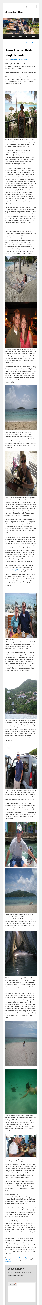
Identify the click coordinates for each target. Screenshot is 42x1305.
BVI (6, 1260)
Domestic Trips (23, 1258)
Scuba (17, 1260)
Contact (33, 36)
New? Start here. (23, 36)
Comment (12, 1284)
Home (7, 36)
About (13, 36)
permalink (8, 1261)
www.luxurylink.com (15, 570)
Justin (25, 59)
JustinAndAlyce (14, 12)
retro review (11, 1260)
